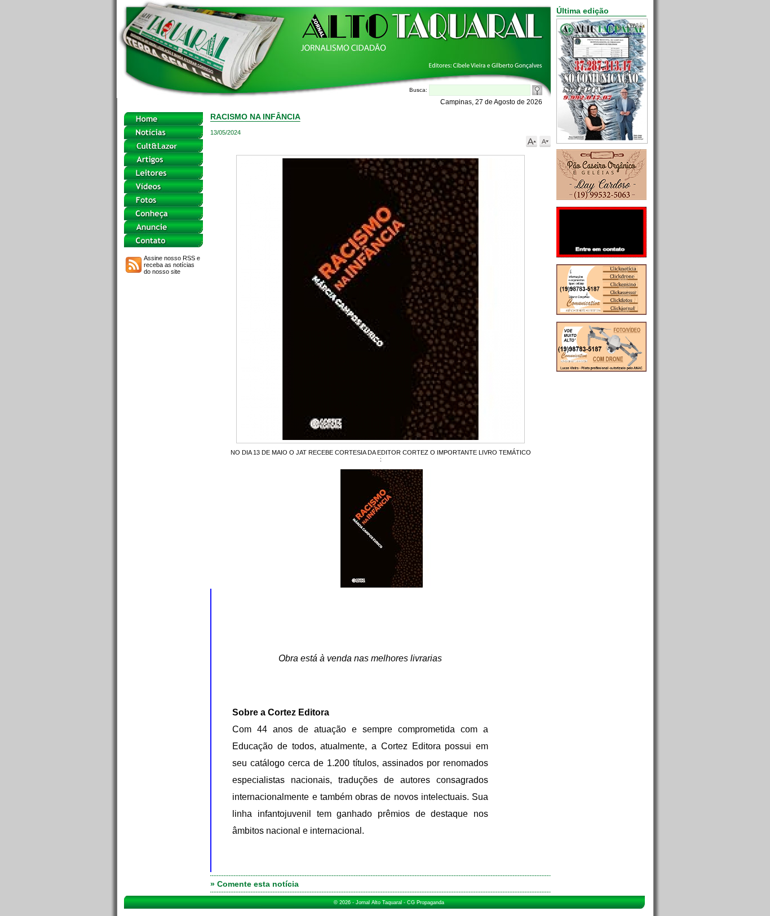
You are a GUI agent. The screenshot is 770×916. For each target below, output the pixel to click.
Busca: (419, 90)
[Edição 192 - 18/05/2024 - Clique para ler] (602, 140)
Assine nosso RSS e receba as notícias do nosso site (172, 265)
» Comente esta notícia (254, 883)
